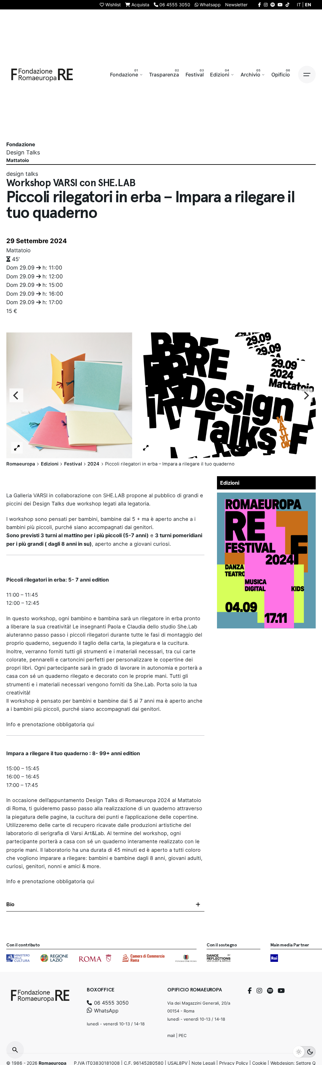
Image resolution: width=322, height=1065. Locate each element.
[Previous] (16, 396)
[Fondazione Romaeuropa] (42, 74)
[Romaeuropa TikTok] (287, 4)
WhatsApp (105, 1010)
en (308, 4)
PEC (182, 1035)
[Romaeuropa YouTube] (280, 4)
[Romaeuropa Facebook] (259, 4)
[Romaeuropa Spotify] (272, 4)
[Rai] (274, 958)
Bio (10, 904)
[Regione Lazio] (54, 958)
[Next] (306, 396)
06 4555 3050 (110, 1003)
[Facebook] (250, 991)
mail (171, 1035)
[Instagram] (259, 991)
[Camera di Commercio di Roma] (143, 958)
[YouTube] (281, 991)
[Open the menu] (307, 74)
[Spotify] (270, 991)
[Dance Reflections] (218, 958)
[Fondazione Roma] (186, 958)
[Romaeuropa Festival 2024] (266, 496)
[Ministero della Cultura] (18, 958)
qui (90, 724)
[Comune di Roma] (95, 958)
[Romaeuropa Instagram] (266, 4)
